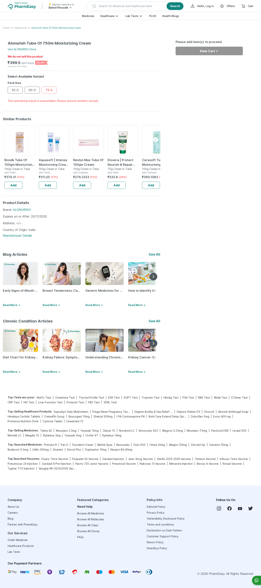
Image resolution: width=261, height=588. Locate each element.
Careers (13, 512)
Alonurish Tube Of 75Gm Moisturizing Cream (56, 27)
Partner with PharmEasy (22, 524)
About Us (13, 506)
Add (13, 185)
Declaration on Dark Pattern (164, 530)
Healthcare (107, 16)
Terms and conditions (160, 524)
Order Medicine (18, 540)
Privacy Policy (156, 512)
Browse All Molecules (90, 519)
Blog (10, 518)
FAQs (80, 537)
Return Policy (155, 542)
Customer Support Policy (162, 536)
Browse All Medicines (90, 513)
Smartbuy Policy (157, 548)
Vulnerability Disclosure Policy (166, 518)
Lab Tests (132, 16)
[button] (135, 6)
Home (6, 27)
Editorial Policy (156, 506)
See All (154, 254)
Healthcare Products (21, 545)
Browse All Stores (88, 531)
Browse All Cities (87, 525)
